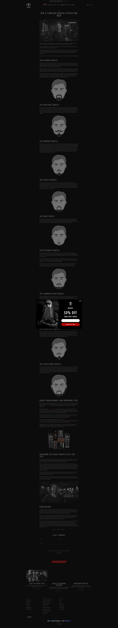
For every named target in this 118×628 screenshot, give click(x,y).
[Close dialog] (80, 301)
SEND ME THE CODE (70, 324)
